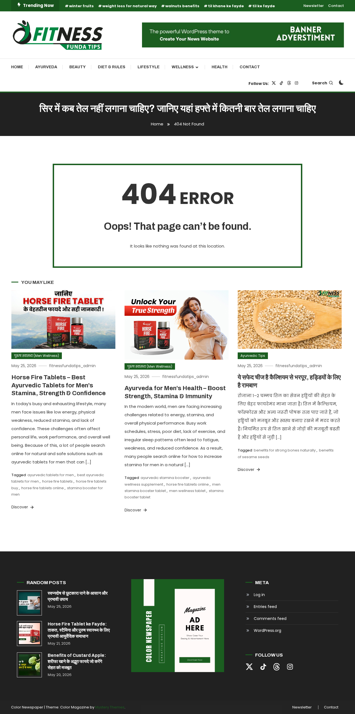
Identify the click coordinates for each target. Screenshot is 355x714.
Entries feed (265, 606)
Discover (20, 507)
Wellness (183, 67)
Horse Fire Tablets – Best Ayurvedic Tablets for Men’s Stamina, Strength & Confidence (58, 385)
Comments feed (270, 618)
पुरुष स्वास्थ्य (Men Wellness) (36, 355)
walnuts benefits (182, 6)
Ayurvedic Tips (252, 355)
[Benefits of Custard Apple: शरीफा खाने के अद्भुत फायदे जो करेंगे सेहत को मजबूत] (29, 664)
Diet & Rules (111, 67)
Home (17, 67)
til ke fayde (263, 6)
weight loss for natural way (129, 6)
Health (219, 67)
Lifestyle (148, 67)
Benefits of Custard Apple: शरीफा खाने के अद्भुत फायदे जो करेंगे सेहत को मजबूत (77, 661)
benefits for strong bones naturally (285, 450)
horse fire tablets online (42, 488)
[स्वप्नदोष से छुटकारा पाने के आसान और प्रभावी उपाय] (29, 602)
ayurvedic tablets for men (50, 475)
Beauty (77, 67)
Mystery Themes (110, 707)
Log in (259, 594)
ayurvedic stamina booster (165, 477)
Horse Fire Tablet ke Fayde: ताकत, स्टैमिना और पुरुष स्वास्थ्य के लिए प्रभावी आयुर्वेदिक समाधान (79, 630)
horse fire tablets (57, 481)
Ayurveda (46, 67)
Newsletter (313, 5)
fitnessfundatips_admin (72, 366)
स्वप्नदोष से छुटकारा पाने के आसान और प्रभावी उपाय (78, 596)
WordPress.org (267, 630)
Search (319, 83)
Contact (336, 5)
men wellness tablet (187, 490)
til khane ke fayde (226, 6)
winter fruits (81, 6)
